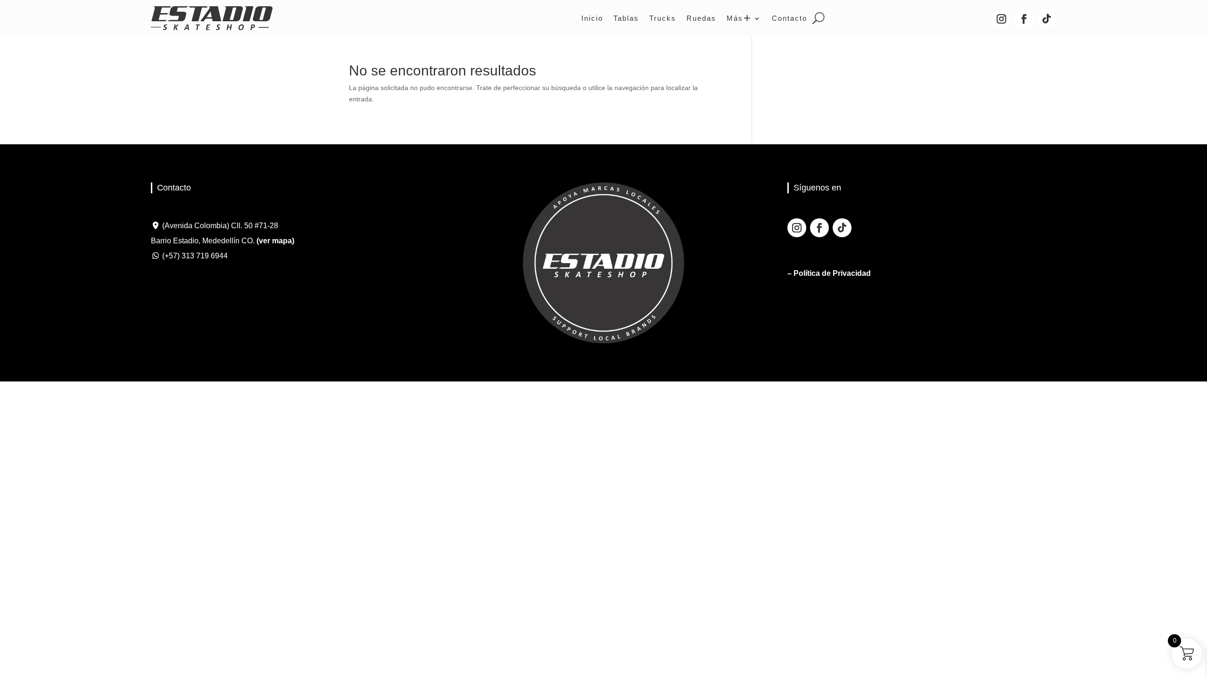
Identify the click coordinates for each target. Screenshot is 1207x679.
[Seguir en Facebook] (1024, 18)
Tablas (626, 18)
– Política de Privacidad (829, 273)
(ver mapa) (275, 241)
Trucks (662, 18)
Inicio (592, 18)
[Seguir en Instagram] (1001, 18)
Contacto (789, 18)
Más (735, 18)
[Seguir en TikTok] (1046, 18)
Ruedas (701, 18)
